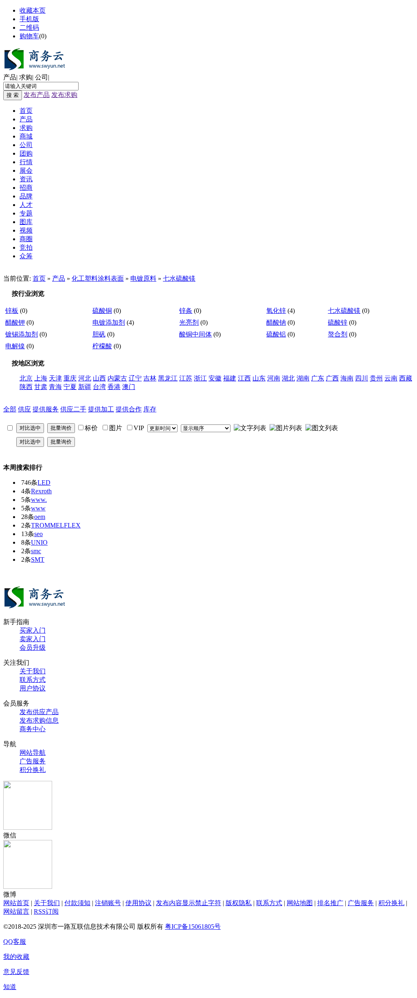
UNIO (39, 542)
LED (43, 482)
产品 (9, 77)
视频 (26, 230)
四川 (361, 378)
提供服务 (46, 409)
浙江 (200, 378)
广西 (332, 378)
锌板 (11, 310)
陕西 (26, 386)
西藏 (405, 378)
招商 (26, 187)
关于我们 (33, 671)
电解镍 (15, 346)
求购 (25, 77)
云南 (390, 378)
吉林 (149, 378)
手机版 (29, 18)
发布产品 (37, 94)
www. (39, 499)
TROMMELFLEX (56, 525)
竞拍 (26, 247)
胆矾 (98, 334)
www (38, 508)
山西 (99, 378)
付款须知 (77, 902)
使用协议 (138, 902)
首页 (26, 110)
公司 (41, 77)
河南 (273, 378)
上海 (40, 378)
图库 (26, 221)
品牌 (26, 196)
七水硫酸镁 (179, 278)
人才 (26, 204)
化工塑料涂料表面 (98, 278)
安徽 (215, 378)
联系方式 (33, 679)
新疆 (84, 386)
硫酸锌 (337, 322)
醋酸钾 (15, 322)
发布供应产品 (39, 711)
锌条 (185, 310)
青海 (55, 386)
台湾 (99, 386)
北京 (26, 378)
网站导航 (33, 752)
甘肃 (40, 386)
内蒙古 (117, 378)
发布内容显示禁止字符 (188, 902)
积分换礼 (33, 769)
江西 (244, 378)
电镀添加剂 (108, 322)
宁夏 (70, 386)
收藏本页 (33, 10)
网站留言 (16, 911)
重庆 (70, 378)
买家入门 (33, 630)
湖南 (302, 378)
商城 (26, 136)
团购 (26, 153)
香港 (114, 386)
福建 (229, 378)
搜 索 (13, 95)
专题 (26, 213)
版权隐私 (239, 902)
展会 (26, 170)
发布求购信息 (39, 720)
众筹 (26, 256)
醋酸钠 (276, 322)
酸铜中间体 (195, 334)
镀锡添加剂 (21, 334)
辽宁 (135, 378)
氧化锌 (276, 310)
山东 (259, 378)
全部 (9, 409)
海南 (346, 378)
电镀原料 (143, 278)
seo (38, 533)
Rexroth (41, 491)
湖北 (288, 378)
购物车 (29, 36)
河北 (84, 378)
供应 (24, 409)
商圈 (26, 238)
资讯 (26, 179)
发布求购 (64, 94)
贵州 (376, 378)
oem (39, 516)
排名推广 (330, 902)
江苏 (185, 378)
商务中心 (33, 728)
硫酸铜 (102, 310)
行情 (26, 161)
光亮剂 (189, 322)
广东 (317, 378)
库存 (149, 409)
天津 (55, 378)
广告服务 (33, 761)
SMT (37, 559)
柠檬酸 (102, 346)
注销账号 (108, 902)
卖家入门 (33, 638)
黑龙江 (168, 378)
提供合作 (129, 409)
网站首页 (16, 902)
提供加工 (101, 409)
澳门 (128, 386)
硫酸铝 (276, 334)
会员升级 (33, 647)
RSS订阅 (46, 911)
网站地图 (300, 902)
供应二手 (73, 409)
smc (36, 550)
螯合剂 (337, 334)
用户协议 (33, 688)
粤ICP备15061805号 (193, 926)
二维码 (29, 27)
